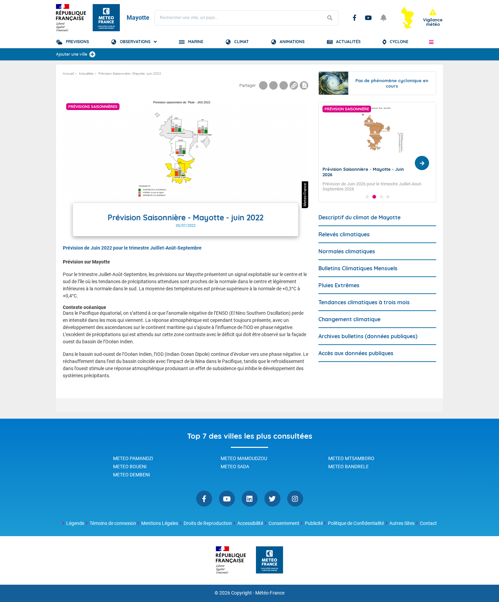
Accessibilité (250, 523)
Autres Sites (401, 523)
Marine (195, 41)
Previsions (77, 41)
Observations (135, 41)
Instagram (295, 499)
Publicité (314, 523)
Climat (241, 41)
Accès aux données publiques (355, 353)
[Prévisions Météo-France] (106, 17)
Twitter (272, 499)
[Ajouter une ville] (92, 54)
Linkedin (250, 499)
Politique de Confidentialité (356, 523)
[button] (431, 41)
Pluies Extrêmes (338, 285)
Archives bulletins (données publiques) (368, 336)
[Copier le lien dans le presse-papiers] (294, 85)
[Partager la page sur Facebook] (263, 85)
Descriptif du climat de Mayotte (359, 217)
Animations (292, 41)
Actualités (348, 41)
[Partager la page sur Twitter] (273, 85)
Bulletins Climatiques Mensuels (358, 268)
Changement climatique (349, 319)
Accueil (68, 73)
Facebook (354, 18)
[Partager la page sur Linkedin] (283, 85)
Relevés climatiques (344, 234)
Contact (428, 523)
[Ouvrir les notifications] (383, 17)
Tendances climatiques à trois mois (364, 302)
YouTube (368, 18)
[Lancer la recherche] (329, 17)
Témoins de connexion (113, 523)
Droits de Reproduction (208, 523)
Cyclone (399, 41)
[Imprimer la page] (304, 85)
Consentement (284, 523)
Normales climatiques (346, 251)
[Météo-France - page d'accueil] (269, 560)
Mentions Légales (159, 523)
